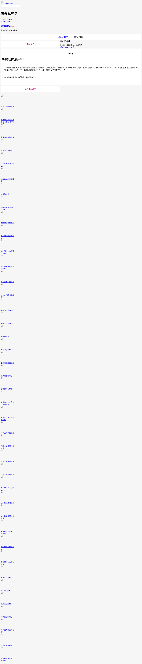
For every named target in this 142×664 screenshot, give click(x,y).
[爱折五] (71, 1)
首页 (2, 3)
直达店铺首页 (63, 37)
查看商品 (4, 32)
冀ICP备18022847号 (67, 47)
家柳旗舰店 (9, 3)
